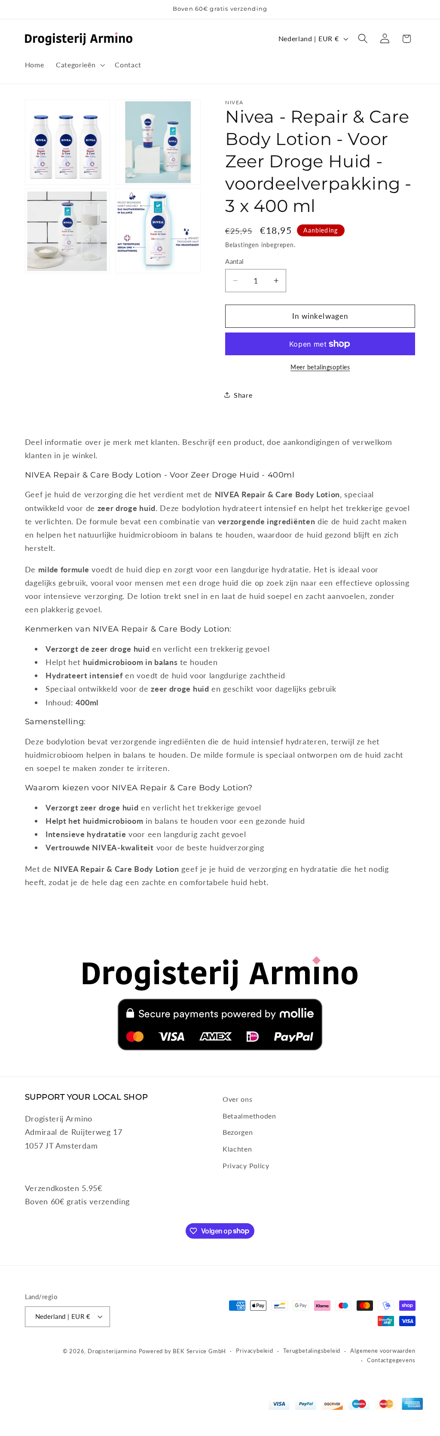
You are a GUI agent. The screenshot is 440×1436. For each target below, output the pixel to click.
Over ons (238, 1099)
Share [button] (243, 395)
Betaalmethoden (249, 1116)
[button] (79, 64)
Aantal (234, 261)
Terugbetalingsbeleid (311, 1351)
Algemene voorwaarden (382, 1351)
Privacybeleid (254, 1351)
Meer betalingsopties (320, 367)
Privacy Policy (246, 1165)
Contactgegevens (391, 1360)
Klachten (237, 1149)
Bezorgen (238, 1132)
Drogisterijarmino (112, 1351)
